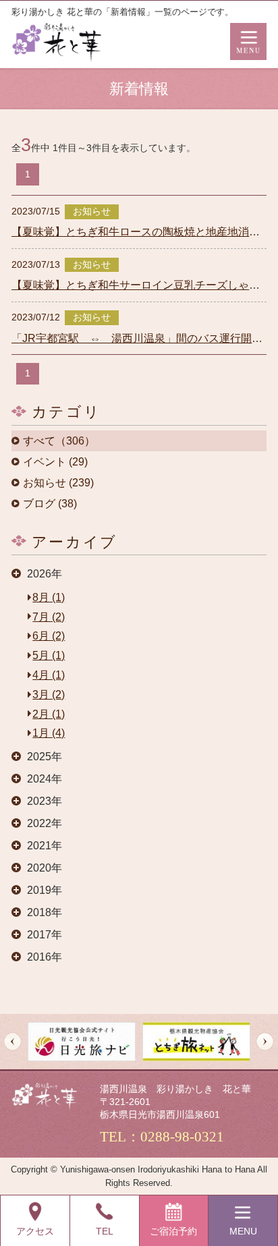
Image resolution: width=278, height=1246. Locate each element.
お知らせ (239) (58, 483)
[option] (82, 1041)
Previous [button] (12, 1041)
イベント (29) (55, 462)
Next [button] (265, 1041)
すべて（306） (59, 441)
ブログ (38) (50, 504)
